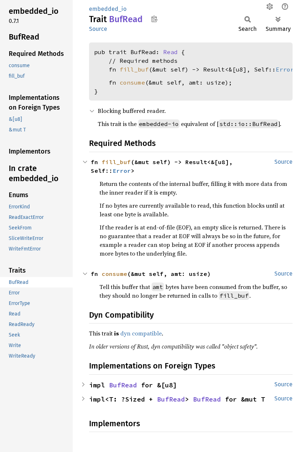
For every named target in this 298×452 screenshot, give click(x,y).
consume (132, 82)
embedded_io (107, 8)
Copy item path (154, 19)
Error (285, 69)
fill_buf (134, 69)
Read (170, 52)
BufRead (123, 385)
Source (98, 28)
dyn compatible (141, 333)
